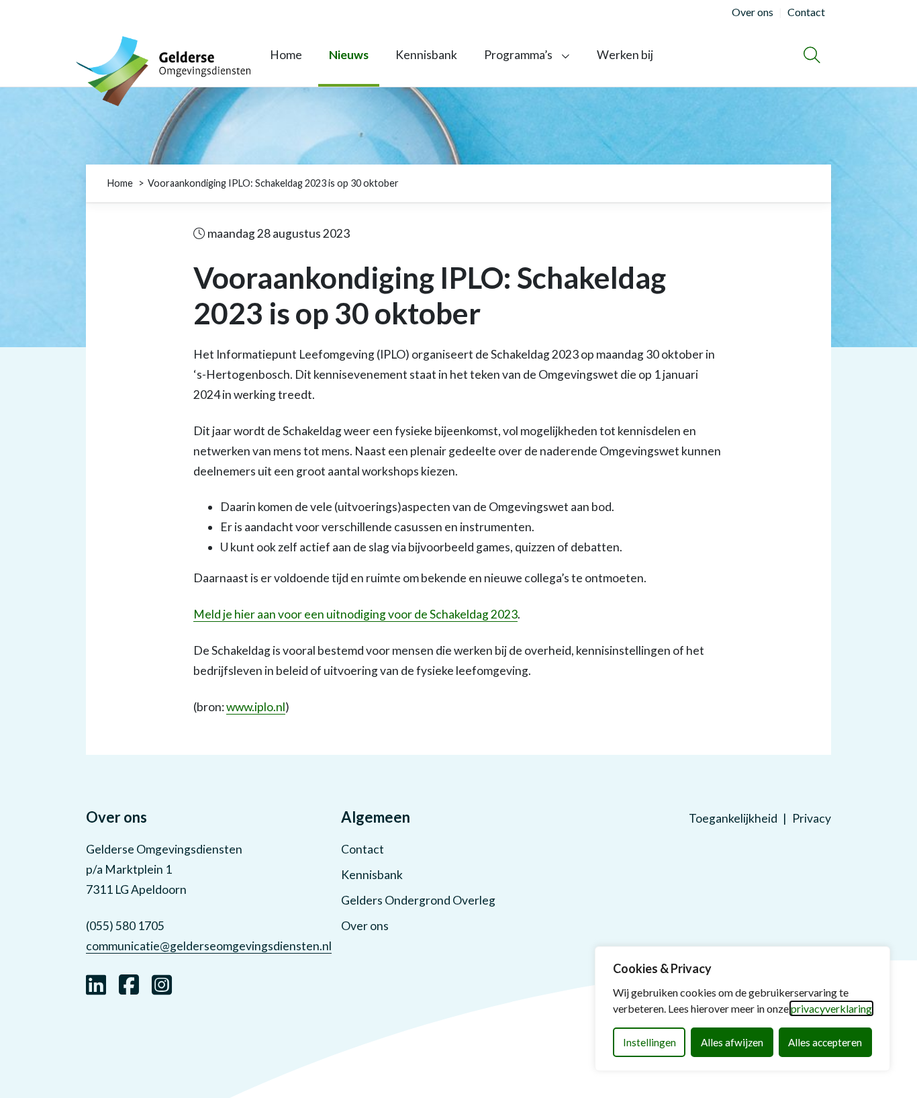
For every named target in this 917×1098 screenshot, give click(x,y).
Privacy (811, 818)
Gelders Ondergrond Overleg (418, 900)
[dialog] (742, 1008)
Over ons (365, 926)
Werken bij (625, 55)
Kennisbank (426, 55)
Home (286, 55)
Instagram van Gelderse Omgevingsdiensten (162, 983)
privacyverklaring (831, 1008)
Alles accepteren (825, 1042)
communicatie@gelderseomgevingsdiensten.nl (209, 946)
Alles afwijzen (732, 1042)
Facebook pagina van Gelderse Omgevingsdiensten (129, 983)
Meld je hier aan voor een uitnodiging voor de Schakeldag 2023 (355, 614)
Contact (362, 849)
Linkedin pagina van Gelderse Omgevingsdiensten (96, 983)
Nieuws (349, 55)
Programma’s (518, 55)
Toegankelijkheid (733, 818)
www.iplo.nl (255, 707)
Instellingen (649, 1042)
